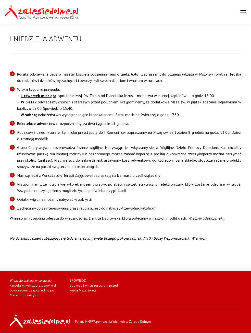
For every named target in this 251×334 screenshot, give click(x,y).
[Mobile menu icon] (243, 12)
